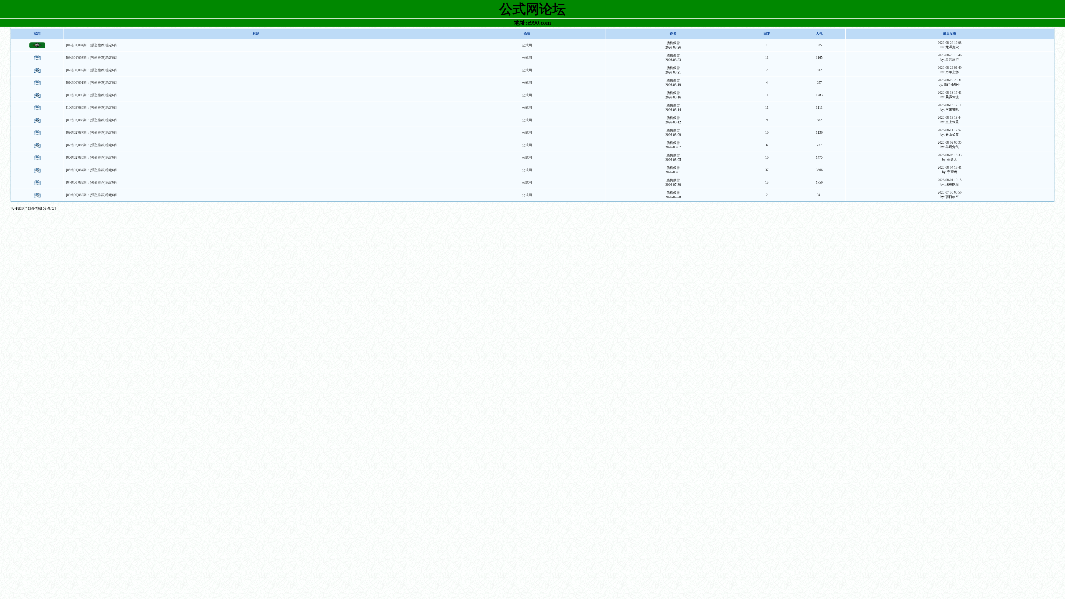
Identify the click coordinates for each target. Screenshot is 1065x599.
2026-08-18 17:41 (950, 93)
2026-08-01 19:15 (950, 180)
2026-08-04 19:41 (950, 167)
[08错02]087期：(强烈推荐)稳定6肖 (91, 132)
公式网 (527, 45)
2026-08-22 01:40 (950, 68)
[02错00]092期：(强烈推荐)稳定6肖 (91, 70)
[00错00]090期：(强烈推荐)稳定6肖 (91, 95)
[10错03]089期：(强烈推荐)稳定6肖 (91, 108)
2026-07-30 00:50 (950, 192)
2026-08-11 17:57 (950, 130)
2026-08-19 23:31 (950, 80)
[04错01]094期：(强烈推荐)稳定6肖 (91, 45)
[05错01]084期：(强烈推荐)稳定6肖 (91, 170)
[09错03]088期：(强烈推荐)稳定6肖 (91, 120)
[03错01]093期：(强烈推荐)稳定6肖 (91, 58)
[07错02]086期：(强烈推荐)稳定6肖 (91, 145)
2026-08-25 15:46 (950, 55)
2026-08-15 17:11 (950, 105)
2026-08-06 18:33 (950, 155)
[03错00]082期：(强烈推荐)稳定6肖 (91, 195)
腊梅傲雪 (673, 43)
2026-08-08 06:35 (950, 142)
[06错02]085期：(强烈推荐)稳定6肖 (91, 157)
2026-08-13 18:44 (950, 118)
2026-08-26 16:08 (950, 43)
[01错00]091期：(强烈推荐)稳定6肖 (91, 83)
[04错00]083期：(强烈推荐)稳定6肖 (91, 182)
